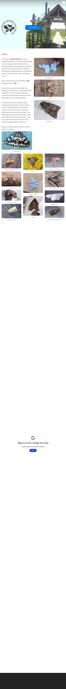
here (5, 76)
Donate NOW (33, 27)
